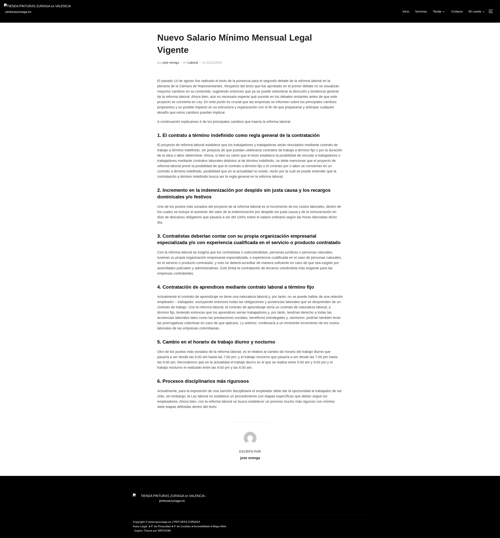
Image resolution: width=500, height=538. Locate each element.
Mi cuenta (475, 11)
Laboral (193, 62)
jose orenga (170, 62)
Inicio (406, 11)
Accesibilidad (202, 526)
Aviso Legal (140, 526)
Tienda (437, 11)
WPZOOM (164, 530)
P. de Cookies (182, 526)
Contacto (457, 11)
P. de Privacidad (161, 526)
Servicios (421, 11)
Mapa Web (219, 526)
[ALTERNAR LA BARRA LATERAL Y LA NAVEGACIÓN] (492, 11)
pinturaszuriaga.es (159, 521)
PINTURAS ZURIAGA (186, 521)
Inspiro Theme (143, 530)
